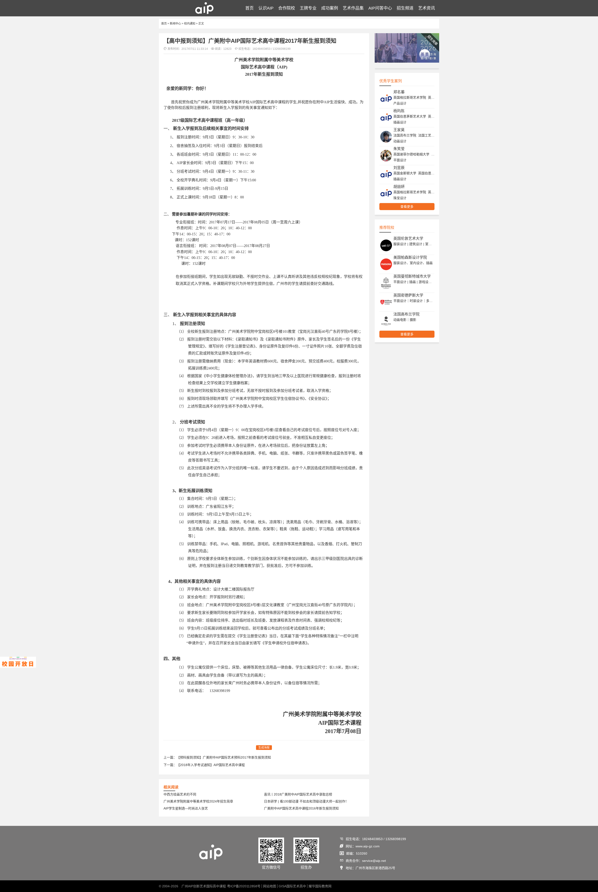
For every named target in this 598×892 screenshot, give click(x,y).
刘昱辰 (399, 168)
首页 (249, 8)
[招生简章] (407, 61)
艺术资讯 (426, 8)
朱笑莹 (399, 149)
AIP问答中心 (380, 8)
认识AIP (266, 8)
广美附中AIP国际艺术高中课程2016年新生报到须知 (301, 808)
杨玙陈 (399, 111)
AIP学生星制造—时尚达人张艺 (186, 808)
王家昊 (399, 130)
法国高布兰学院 (406, 314)
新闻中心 (175, 23)
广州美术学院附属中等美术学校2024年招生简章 (198, 801)
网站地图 (269, 886)
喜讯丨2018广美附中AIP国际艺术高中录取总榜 (298, 794)
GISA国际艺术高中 (292, 886)
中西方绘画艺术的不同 (180, 794)
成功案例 (329, 8)
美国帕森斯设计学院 (410, 257)
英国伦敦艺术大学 (408, 238)
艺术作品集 (353, 8)
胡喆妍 (399, 187)
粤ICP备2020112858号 (243, 886)
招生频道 (405, 8)
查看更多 (406, 206)
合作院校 (286, 8)
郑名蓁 (399, 92)
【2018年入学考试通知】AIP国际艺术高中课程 (211, 765)
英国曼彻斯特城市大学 (412, 276)
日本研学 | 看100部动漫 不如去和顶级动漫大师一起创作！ (306, 801)
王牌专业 (308, 8)
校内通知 (189, 23)
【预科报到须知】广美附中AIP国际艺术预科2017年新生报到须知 (224, 757)
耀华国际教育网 (320, 886)
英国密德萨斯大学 (408, 295)
